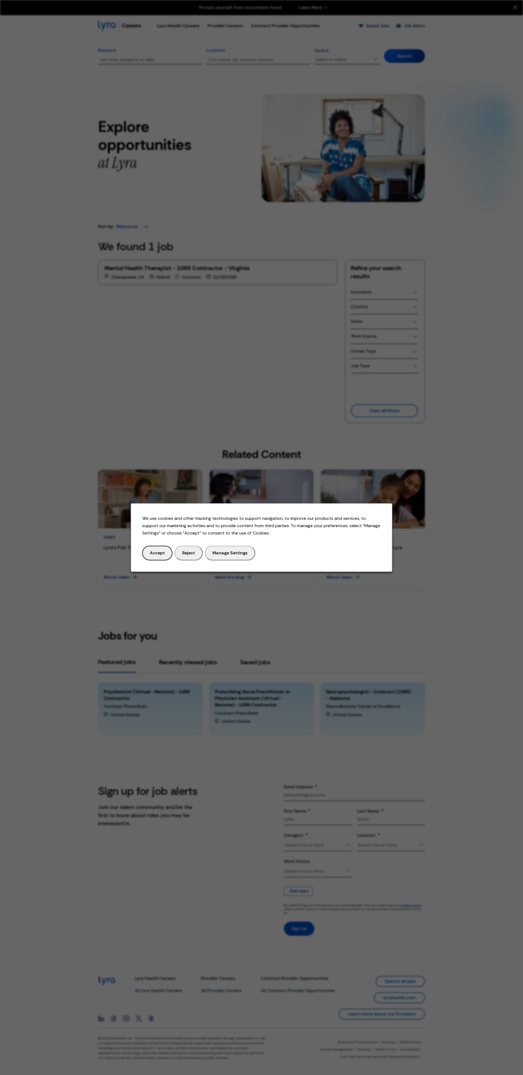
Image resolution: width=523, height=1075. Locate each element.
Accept (157, 553)
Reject (188, 553)
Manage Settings (230, 553)
